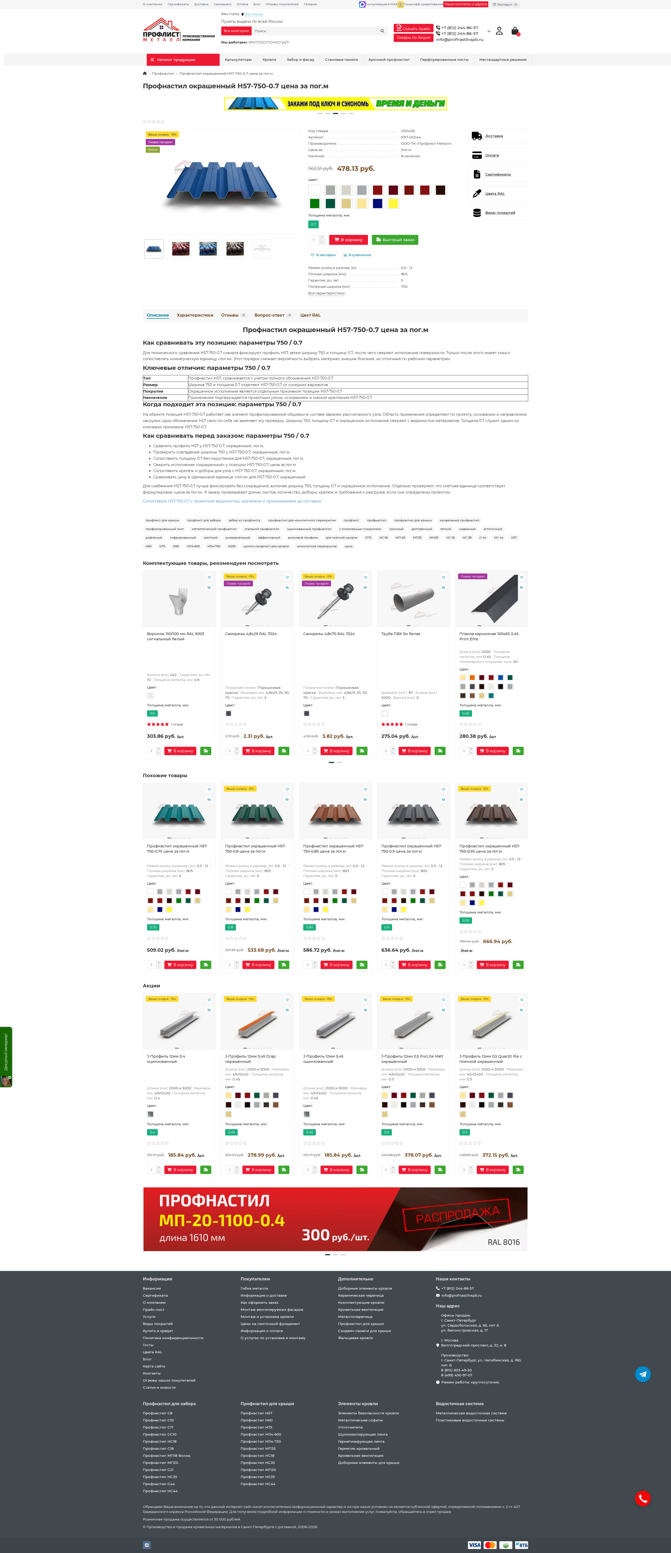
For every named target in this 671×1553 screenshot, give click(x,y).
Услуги (149, 1316)
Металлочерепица (355, 1316)
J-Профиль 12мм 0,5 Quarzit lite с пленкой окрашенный (490, 1059)
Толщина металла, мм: (329, 215)
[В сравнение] (209, 587)
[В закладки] (209, 577)
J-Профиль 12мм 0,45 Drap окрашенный (250, 1059)
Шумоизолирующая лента (363, 1434)
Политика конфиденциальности (173, 1338)
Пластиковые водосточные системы (470, 1420)
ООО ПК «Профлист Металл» (426, 143)
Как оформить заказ (259, 1302)
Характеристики (195, 315)
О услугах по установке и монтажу (273, 1338)
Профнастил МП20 (160, 1462)
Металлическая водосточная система (471, 1413)
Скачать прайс (416, 28)
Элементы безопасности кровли (368, 1413)
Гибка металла (254, 1288)
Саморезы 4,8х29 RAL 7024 (251, 633)
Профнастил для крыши (361, 1324)
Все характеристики (326, 293)
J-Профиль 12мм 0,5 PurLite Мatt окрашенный (412, 1059)
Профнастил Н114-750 (261, 1441)
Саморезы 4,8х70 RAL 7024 (329, 633)
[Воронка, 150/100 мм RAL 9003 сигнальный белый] (179, 601)
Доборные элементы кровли (365, 1288)
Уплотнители (350, 1427)
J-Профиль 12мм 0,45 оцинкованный (323, 1059)
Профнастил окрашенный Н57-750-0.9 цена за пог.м (411, 849)
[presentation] (143, 664)
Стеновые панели (341, 59)
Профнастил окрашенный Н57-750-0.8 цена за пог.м (255, 849)
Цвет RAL (310, 315)
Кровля (269, 59)
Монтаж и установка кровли (267, 1316)
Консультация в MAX (381, 4)
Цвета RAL (152, 1352)
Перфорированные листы (444, 59)
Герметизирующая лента (361, 1441)
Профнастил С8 (157, 1413)
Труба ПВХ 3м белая (400, 633)
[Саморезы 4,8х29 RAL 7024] (257, 601)
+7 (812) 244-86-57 (459, 27)
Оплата (242, 4)
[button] (319, 113)
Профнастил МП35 (258, 1448)
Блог (257, 4)
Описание (158, 315)
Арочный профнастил (389, 59)
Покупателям (255, 1278)
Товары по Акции (413, 37)
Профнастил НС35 (160, 1477)
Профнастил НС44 (160, 1491)
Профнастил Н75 (256, 1427)
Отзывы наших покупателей (169, 1380)
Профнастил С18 (158, 1448)
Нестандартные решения (503, 59)
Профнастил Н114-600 (261, 1434)
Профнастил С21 (158, 1470)
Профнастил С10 (158, 1420)
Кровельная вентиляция (360, 1309)
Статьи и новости (159, 1387)
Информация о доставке (264, 1295)
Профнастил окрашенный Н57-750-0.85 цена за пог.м (333, 849)
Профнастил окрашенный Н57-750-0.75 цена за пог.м (177, 849)
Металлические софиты (360, 1420)
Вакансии (152, 1288)
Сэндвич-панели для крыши (364, 1331)
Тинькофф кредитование (423, 4)
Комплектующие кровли (361, 1302)
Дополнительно (355, 1278)
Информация (157, 1278)
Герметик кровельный (359, 1448)
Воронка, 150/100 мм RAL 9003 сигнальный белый (175, 636)
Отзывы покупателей (282, 4)
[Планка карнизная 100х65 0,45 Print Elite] (491, 601)
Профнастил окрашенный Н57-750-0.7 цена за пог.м (336, 330)
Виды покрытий (158, 1324)
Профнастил (163, 73)
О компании (153, 4)
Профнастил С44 (159, 1484)
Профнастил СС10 (159, 1434)
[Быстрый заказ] (205, 751)
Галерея (310, 4)
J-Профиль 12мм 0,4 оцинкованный (166, 1059)
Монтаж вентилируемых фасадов (272, 1309)
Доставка (201, 4)
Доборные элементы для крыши (368, 1462)
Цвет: (313, 179)
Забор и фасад (300, 59)
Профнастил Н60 (257, 1420)
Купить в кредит (158, 1331)
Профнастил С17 (158, 1427)
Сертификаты (178, 4)
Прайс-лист (154, 1309)
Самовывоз (222, 4)
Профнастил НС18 (160, 1441)
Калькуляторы (238, 59)
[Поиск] (382, 31)
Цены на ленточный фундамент (270, 1324)
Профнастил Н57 (256, 1413)
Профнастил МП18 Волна (166, 1455)
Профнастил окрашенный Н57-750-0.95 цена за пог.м (489, 849)
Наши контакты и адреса (466, 4)
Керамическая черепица (361, 1295)
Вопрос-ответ (272, 315)
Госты (148, 1345)
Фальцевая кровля (355, 1338)
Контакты (152, 1373)
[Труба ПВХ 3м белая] (413, 601)
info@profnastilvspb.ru (460, 39)
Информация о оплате (262, 1331)
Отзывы (233, 315)
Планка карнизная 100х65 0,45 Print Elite (488, 636)
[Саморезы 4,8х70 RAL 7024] (335, 601)
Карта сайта (154, 1366)
